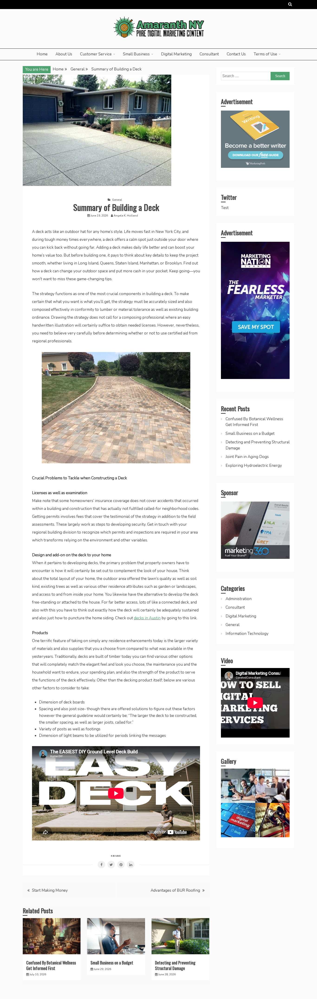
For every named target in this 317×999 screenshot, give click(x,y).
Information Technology (247, 633)
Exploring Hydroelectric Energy (254, 465)
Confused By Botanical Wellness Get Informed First (51, 965)
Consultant (209, 54)
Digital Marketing (176, 54)
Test (225, 207)
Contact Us (236, 54)
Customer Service (96, 54)
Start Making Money (50, 890)
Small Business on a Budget (112, 963)
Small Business (136, 54)
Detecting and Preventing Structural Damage (175, 965)
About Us (63, 54)
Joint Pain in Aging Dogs (247, 456)
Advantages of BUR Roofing (175, 890)
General (117, 200)
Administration (239, 598)
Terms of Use (265, 54)
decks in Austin (147, 618)
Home (42, 54)
